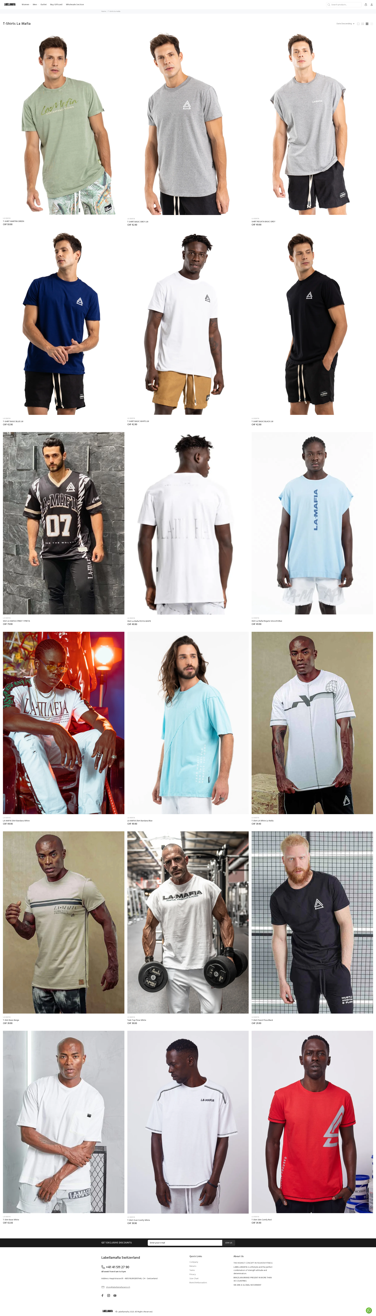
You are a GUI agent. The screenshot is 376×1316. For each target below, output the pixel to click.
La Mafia (7, 218)
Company (193, 1262)
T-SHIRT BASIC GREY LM (137, 222)
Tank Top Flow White (136, 1020)
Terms (192, 1270)
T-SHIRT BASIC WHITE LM (138, 421)
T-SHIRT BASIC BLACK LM (262, 421)
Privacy (192, 1274)
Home (103, 11)
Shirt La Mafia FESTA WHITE (139, 621)
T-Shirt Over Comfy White (138, 1220)
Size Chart (194, 1278)
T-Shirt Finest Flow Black (262, 1020)
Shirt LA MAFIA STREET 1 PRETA (16, 621)
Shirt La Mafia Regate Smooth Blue (267, 621)
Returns (192, 1266)
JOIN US (228, 1243)
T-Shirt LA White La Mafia (262, 821)
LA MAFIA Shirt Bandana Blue (139, 821)
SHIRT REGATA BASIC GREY (263, 221)
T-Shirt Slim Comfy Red (262, 1220)
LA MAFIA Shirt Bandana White (16, 821)
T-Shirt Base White (11, 1220)
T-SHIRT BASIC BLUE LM (13, 421)
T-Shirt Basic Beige (11, 1020)
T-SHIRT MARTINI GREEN (13, 221)
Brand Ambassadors (198, 1282)
